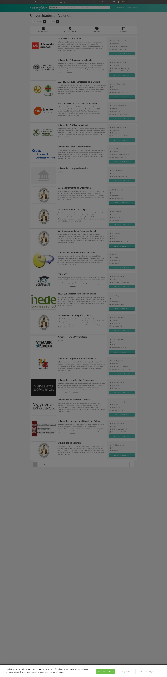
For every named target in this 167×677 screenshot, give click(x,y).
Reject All (126, 671)
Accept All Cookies (106, 671)
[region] (83, 670)
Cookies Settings (146, 671)
